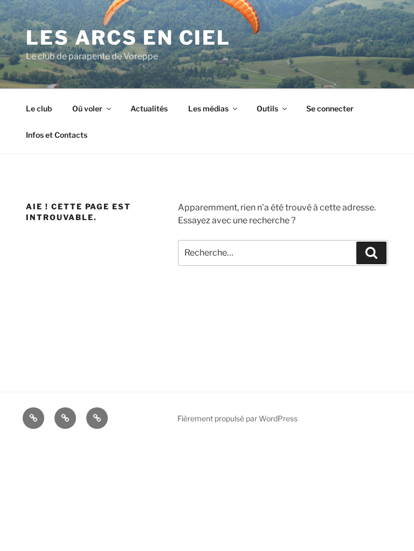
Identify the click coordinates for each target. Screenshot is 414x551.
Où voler (87, 108)
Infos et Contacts (56, 134)
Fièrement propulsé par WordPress (237, 418)
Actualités (149, 108)
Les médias (208, 108)
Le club (39, 108)
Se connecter (330, 108)
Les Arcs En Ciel (128, 38)
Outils (267, 108)
